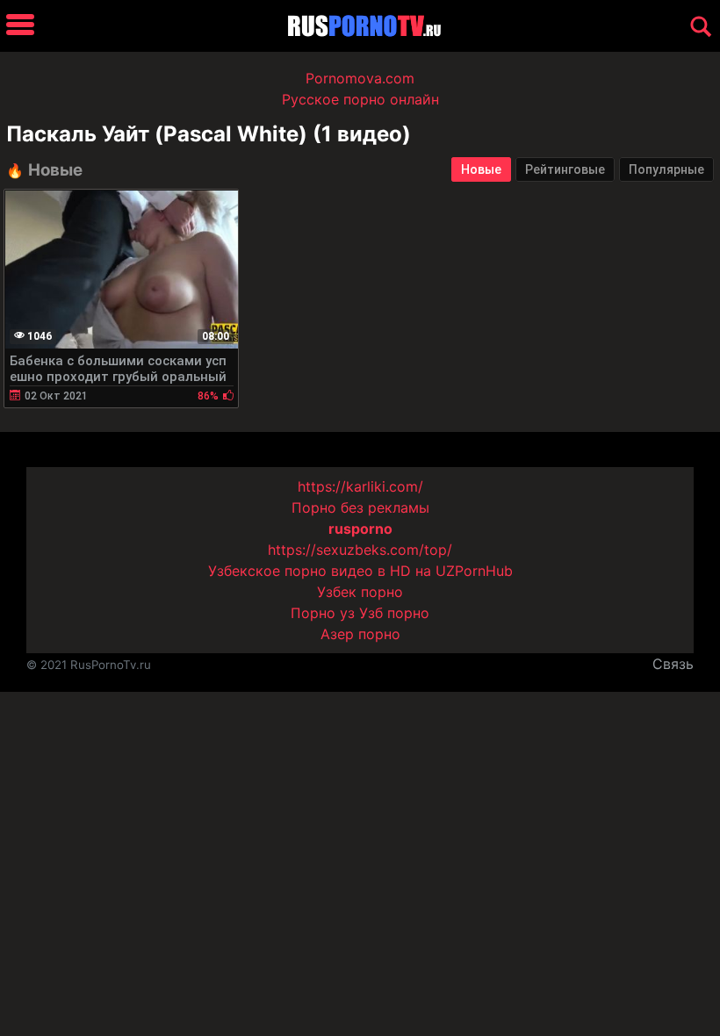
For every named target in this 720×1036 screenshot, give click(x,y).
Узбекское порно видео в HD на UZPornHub (360, 570)
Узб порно (394, 613)
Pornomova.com (360, 78)
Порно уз (323, 613)
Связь (673, 664)
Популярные (666, 169)
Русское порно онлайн (360, 99)
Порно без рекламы (360, 507)
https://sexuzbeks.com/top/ (360, 549)
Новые (481, 169)
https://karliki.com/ (360, 486)
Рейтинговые (565, 169)
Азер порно (360, 634)
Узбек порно (360, 592)
